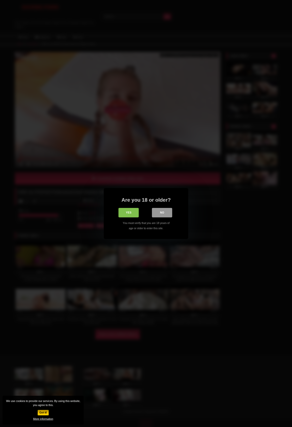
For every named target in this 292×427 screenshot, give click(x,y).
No (162, 212)
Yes (128, 212)
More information (43, 419)
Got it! (43, 412)
